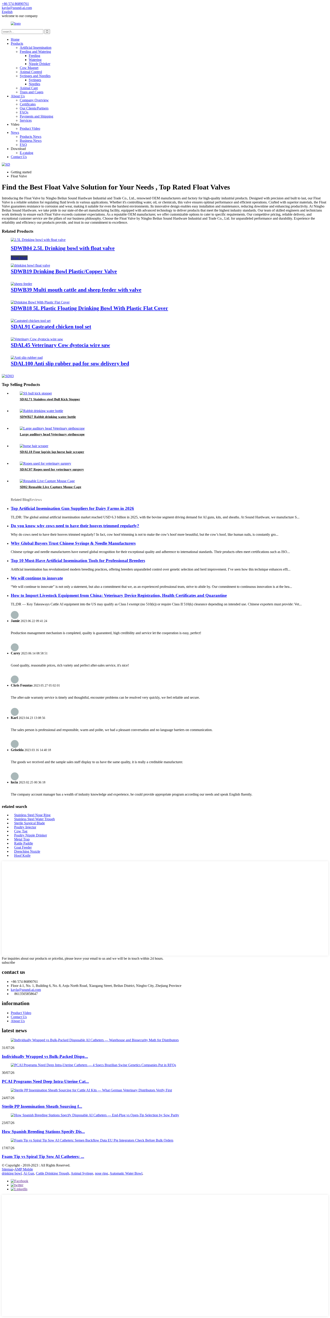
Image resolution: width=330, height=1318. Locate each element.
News (15, 132)
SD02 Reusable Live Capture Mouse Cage (50, 487)
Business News (31, 141)
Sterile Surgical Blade (29, 823)
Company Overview (34, 100)
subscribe (8, 962)
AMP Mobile (23, 1169)
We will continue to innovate (37, 578)
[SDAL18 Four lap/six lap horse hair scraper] (34, 446)
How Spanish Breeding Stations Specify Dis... (43, 1131)
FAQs (24, 112)
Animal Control (31, 72)
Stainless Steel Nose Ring (32, 815)
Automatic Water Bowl (126, 1173)
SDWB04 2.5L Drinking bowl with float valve (63, 248)
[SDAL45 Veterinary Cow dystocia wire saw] (37, 339)
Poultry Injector (25, 827)
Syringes (35, 80)
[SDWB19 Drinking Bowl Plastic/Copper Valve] (30, 265)
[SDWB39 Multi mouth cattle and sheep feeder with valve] (21, 284)
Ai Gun (28, 1173)
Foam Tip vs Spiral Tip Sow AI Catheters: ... (43, 1156)
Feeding (34, 56)
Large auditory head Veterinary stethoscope (52, 434)
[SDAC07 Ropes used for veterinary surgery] (45, 463)
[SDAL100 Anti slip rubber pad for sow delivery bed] (27, 357)
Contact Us (19, 157)
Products (17, 43)
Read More (19, 258)
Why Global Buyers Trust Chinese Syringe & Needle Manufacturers (73, 543)
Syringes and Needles (35, 76)
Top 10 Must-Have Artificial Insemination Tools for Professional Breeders (78, 560)
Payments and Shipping (36, 116)
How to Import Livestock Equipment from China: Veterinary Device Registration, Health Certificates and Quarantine (119, 595)
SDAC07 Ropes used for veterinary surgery (52, 469)
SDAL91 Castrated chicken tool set (51, 327)
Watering (35, 60)
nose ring (101, 1173)
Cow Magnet (29, 68)
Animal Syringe (82, 1173)
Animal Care (29, 88)
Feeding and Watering (35, 52)
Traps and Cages (31, 92)
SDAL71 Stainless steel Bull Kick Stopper (50, 399)
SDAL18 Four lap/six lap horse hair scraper (52, 452)
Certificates (28, 104)
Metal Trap (22, 839)
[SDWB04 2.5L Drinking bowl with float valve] (38, 240)
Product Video (30, 128)
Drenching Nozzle (27, 851)
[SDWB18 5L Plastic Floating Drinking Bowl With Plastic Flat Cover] (40, 302)
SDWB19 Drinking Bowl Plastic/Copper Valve (64, 271)
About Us (18, 96)
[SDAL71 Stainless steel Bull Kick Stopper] (36, 393)
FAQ (23, 145)
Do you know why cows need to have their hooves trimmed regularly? (75, 525)
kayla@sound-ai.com (26, 990)
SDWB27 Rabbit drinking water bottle (48, 417)
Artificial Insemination (35, 47)
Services (26, 120)
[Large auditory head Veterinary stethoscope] (52, 428)
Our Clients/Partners (34, 108)
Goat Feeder (23, 847)
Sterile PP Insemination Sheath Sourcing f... (42, 1106)
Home (15, 39)
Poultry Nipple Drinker (30, 835)
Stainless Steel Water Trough (34, 819)
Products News (30, 136)
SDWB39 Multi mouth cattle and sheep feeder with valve (76, 290)
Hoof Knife (22, 855)
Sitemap (7, 1169)
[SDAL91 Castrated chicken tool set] (31, 321)
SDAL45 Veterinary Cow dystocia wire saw (60, 345)
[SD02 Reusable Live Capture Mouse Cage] (47, 481)
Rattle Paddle (23, 843)
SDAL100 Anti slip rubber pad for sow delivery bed (70, 363)
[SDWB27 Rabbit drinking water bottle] (41, 411)
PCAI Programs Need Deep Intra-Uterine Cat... (45, 1081)
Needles (34, 84)
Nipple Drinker (39, 64)
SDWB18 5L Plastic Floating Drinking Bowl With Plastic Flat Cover (89, 308)
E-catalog (26, 153)
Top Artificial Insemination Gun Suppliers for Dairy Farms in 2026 (72, 508)
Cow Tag (20, 831)
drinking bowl (12, 1173)
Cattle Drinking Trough (52, 1173)
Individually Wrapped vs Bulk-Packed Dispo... (45, 1056)
